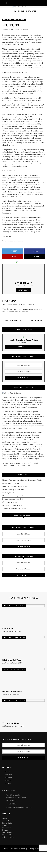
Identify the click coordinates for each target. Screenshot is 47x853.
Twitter (7, 772)
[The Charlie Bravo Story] (23, 7)
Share (36, 251)
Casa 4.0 (5, 483)
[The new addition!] (23, 709)
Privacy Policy (8, 837)
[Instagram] (19, 3)
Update (5, 493)
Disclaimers (7, 832)
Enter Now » (23, 290)
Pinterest (8, 780)
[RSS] (24, 3)
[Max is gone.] (23, 614)
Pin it (14, 256)
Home (4, 818)
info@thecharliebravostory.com (18, 807)
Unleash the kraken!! (12, 691)
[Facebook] (13, 3)
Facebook (8, 774)
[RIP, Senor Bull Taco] (23, 646)
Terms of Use (7, 835)
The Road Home (9, 508)
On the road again (9, 496)
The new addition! (10, 723)
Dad (17, 29)
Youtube (8, 783)
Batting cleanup (8, 499)
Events (5, 825)
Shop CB (5, 821)
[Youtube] (21, 3)
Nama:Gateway (8, 490)
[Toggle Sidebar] (3, 2)
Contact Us (6, 828)
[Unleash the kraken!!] (23, 678)
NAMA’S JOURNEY (9, 486)
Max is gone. (8, 628)
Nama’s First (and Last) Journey (15, 480)
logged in (16, 304)
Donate (5, 830)
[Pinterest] (16, 3)
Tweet (14, 251)
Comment (36, 256)
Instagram (8, 777)
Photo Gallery (8, 823)
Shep (4, 502)
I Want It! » (23, 346)
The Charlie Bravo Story (14, 20)
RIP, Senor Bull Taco (11, 660)
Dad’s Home (7, 505)
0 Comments (24, 29)
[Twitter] (10, 3)
